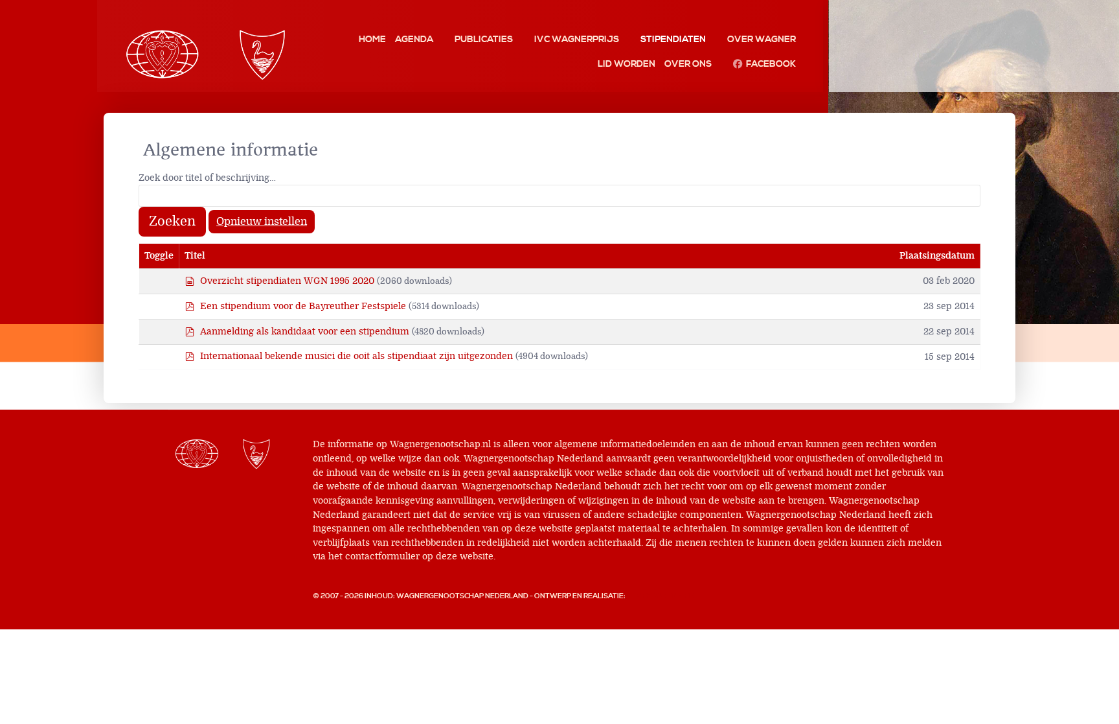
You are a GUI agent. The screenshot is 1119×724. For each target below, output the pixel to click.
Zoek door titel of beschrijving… (207, 177)
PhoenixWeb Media (664, 596)
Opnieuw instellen (261, 222)
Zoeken (172, 221)
